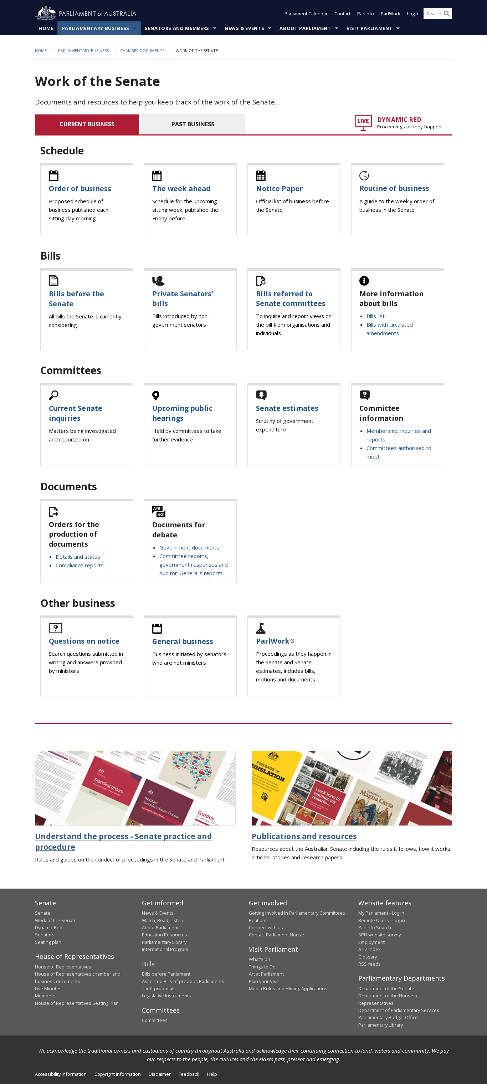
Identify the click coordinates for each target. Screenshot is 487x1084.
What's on (259, 959)
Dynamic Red (48, 927)
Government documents (189, 547)
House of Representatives (63, 966)
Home (46, 28)
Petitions (258, 920)
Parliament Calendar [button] (306, 13)
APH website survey (379, 934)
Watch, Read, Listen (162, 920)
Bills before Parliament (166, 974)
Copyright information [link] (117, 1074)
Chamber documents (142, 50)
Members (45, 995)
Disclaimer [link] (160, 1074)
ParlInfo (365, 13)
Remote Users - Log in (381, 920)
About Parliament (305, 28)
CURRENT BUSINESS (87, 124)
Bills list (375, 315)
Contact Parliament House (276, 934)
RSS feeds (369, 964)
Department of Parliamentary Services (398, 1010)
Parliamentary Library (164, 942)
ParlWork (390, 13)
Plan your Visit (264, 981)
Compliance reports (80, 565)
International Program (165, 949)
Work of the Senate (56, 920)
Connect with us (266, 927)
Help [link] (212, 1074)
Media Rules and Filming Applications (288, 988)
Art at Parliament (266, 974)
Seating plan (48, 942)
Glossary (367, 956)
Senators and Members (177, 28)
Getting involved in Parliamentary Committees (297, 913)
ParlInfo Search (374, 927)
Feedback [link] (189, 1074)
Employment (371, 942)
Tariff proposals (159, 988)
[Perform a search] (446, 13)
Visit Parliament (370, 28)
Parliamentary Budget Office (388, 1017)
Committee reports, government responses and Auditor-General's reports (193, 564)
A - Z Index (369, 949)
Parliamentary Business (95, 28)
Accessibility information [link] (61, 1074)
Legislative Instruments (166, 995)
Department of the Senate (386, 988)
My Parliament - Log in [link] (381, 913)
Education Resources (164, 934)
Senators (45, 934)
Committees (155, 1020)
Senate (42, 913)
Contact (342, 13)
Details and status (78, 556)
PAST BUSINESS (192, 124)
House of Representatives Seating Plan (77, 1003)
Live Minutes (48, 988)
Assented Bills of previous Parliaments (183, 981)
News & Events (244, 28)
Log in (413, 13)
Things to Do (262, 966)
